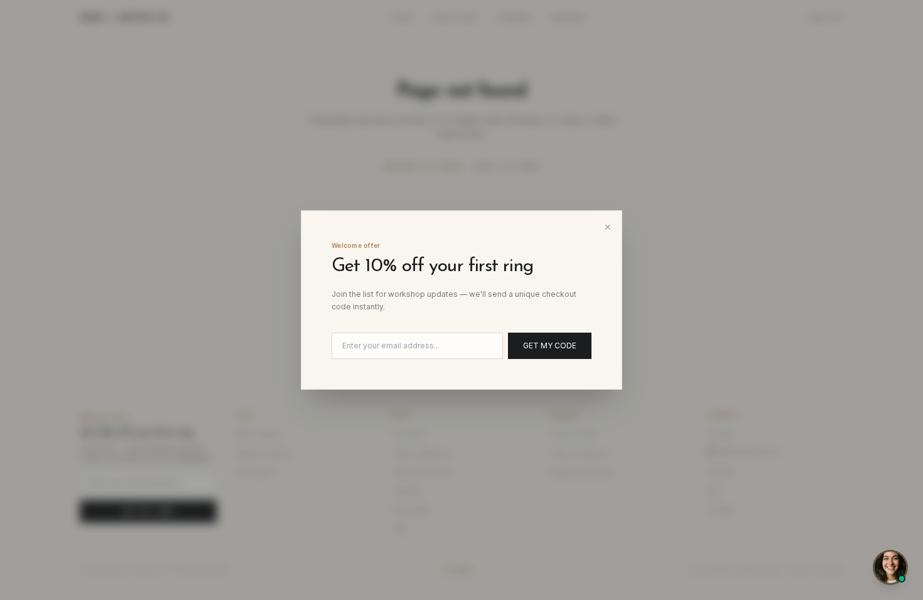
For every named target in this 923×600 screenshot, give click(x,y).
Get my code (549, 345)
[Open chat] (890, 567)
